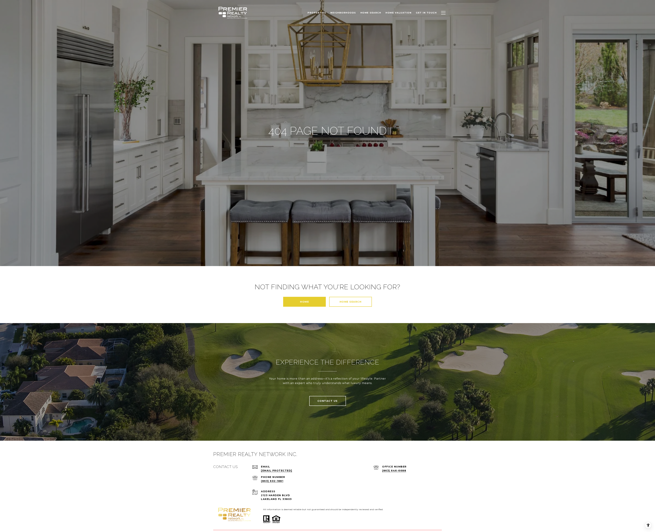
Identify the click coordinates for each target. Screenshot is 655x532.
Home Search (351, 301)
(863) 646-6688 (394, 470)
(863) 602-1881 (272, 481)
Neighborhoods (343, 12)
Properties (317, 12)
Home (304, 301)
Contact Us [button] (327, 400)
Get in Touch (426, 12)
